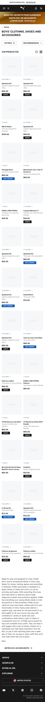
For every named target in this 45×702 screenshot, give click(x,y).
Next (4, 641)
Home (6, 27)
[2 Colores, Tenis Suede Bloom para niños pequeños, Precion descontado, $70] (33, 284)
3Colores (27, 206)
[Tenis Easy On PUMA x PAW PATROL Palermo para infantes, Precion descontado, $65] (33, 372)
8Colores (5, 504)
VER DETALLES (31, 2)
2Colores (27, 290)
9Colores (5, 79)
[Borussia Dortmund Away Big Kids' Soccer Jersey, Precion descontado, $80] (12, 457)
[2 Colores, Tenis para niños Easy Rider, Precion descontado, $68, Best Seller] (33, 329)
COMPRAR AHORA (16, 21)
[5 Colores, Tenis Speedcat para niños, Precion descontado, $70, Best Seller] (33, 501)
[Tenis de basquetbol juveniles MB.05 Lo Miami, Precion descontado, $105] (12, 117)
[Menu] (4, 8)
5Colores (5, 377)
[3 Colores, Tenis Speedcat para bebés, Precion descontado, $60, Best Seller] (33, 245)
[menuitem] (4, 690)
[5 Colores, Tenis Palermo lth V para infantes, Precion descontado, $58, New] (12, 372)
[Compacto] (36, 52)
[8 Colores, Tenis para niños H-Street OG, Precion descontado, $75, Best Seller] (12, 499)
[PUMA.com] (22, 8)
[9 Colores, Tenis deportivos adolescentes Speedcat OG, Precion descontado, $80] (12, 245)
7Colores (5, 547)
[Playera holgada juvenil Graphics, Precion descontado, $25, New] (33, 458)
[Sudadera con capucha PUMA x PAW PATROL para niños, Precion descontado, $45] (12, 202)
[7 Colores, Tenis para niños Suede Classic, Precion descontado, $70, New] (12, 542)
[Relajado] (41, 52)
